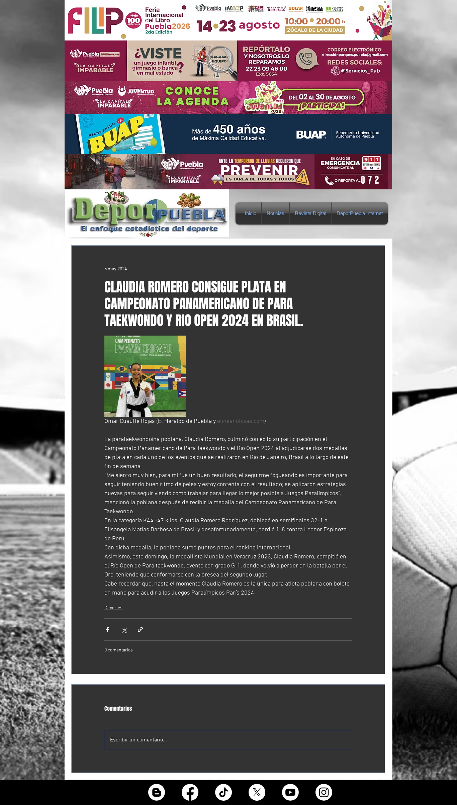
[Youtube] (290, 792)
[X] (257, 792)
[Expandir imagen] (145, 376)
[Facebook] (190, 792)
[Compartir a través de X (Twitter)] (124, 629)
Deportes (113, 608)
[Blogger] (156, 792)
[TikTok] (223, 792)
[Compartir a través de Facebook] (107, 629)
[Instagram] (323, 792)
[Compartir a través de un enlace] (140, 629)
